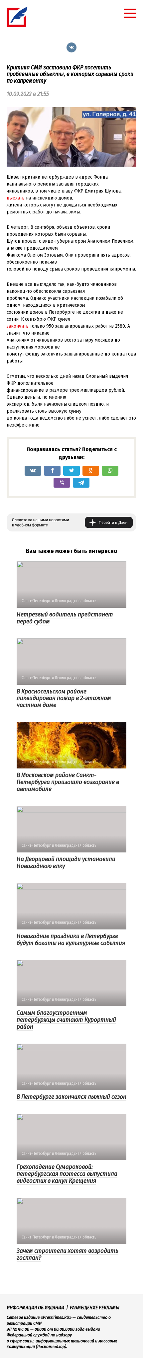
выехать (16, 198)
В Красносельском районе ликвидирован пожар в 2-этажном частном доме (64, 698)
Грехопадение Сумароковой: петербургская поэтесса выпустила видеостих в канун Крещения (67, 1173)
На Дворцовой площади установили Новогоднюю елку (66, 862)
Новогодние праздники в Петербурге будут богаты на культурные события (71, 939)
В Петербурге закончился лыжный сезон (71, 1096)
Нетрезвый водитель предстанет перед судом (65, 617)
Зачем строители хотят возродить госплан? (67, 1254)
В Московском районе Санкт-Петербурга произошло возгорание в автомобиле (68, 782)
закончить (18, 326)
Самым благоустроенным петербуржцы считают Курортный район (66, 1019)
